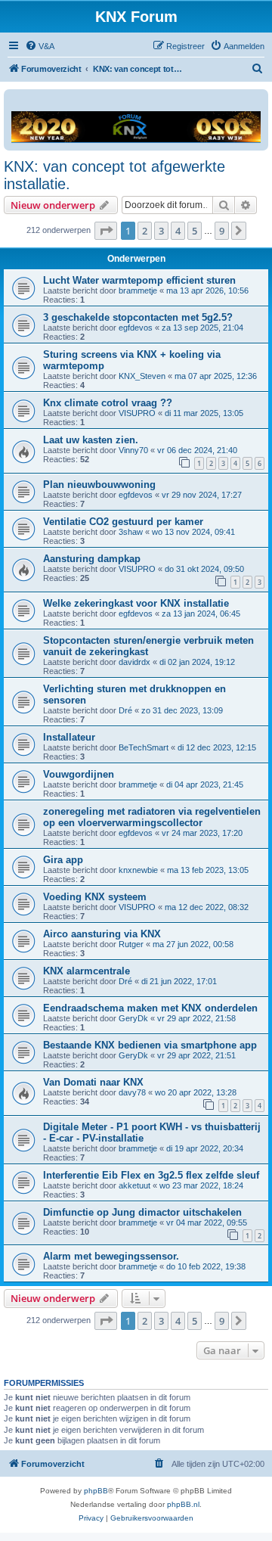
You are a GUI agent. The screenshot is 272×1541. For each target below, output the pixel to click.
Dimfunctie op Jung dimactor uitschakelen (142, 1212)
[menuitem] (39, 46)
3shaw (131, 531)
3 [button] (161, 231)
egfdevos (136, 327)
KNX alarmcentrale (86, 971)
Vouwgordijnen (78, 774)
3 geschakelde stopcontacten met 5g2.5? (138, 317)
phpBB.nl (183, 1504)
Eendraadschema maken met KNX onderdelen (150, 1008)
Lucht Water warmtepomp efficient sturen (139, 280)
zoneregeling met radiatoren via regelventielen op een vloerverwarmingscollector (152, 817)
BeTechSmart (143, 747)
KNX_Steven (142, 376)
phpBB (96, 1491)
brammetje (138, 290)
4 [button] (178, 231)
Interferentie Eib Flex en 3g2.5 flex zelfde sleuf (151, 1175)
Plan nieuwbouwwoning (99, 484)
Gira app (63, 859)
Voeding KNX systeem (95, 897)
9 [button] (221, 231)
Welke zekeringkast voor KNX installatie (136, 603)
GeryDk (133, 1018)
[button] (105, 231)
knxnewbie (138, 870)
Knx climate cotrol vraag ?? (107, 403)
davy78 (132, 1092)
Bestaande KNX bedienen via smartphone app (150, 1045)
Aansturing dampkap (92, 558)
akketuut (134, 1185)
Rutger (131, 944)
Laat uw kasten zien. (90, 440)
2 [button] (144, 231)
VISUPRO (137, 413)
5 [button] (194, 231)
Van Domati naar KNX (93, 1082)
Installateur (69, 737)
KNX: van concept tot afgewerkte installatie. (114, 175)
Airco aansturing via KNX (102, 934)
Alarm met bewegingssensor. (111, 1256)
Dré (125, 710)
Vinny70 (133, 450)
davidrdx (134, 661)
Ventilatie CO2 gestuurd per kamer (123, 521)
